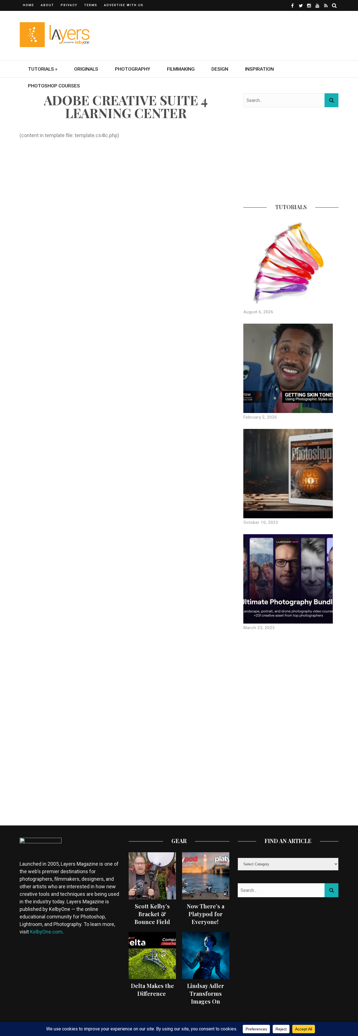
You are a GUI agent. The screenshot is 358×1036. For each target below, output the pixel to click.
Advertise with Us (123, 5)
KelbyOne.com (46, 932)
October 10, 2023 (260, 522)
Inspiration (259, 69)
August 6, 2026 (258, 311)
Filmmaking (181, 69)
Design (219, 69)
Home (28, 5)
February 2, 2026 (260, 417)
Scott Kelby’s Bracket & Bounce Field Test (152, 917)
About (47, 5)
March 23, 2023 (259, 627)
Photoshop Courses (54, 86)
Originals (86, 69)
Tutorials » (42, 69)
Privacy (69, 5)
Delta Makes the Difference (152, 989)
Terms (90, 5)
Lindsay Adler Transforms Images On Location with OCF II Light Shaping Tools (205, 1005)
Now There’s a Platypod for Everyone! (205, 913)
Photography (132, 69)
